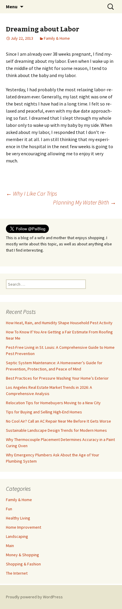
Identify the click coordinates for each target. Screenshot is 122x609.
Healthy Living (18, 518)
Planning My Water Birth (84, 202)
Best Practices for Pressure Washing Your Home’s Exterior (57, 378)
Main (10, 545)
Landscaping (17, 536)
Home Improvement (23, 527)
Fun (9, 509)
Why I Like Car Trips (31, 193)
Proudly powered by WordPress (34, 597)
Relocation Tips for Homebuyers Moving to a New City (53, 402)
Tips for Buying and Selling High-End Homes (44, 412)
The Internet (17, 573)
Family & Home (57, 38)
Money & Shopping (22, 554)
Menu (11, 6)
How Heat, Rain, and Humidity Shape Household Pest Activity (59, 322)
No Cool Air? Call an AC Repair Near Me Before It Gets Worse (58, 421)
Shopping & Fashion (23, 564)
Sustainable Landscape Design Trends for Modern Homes (56, 430)
